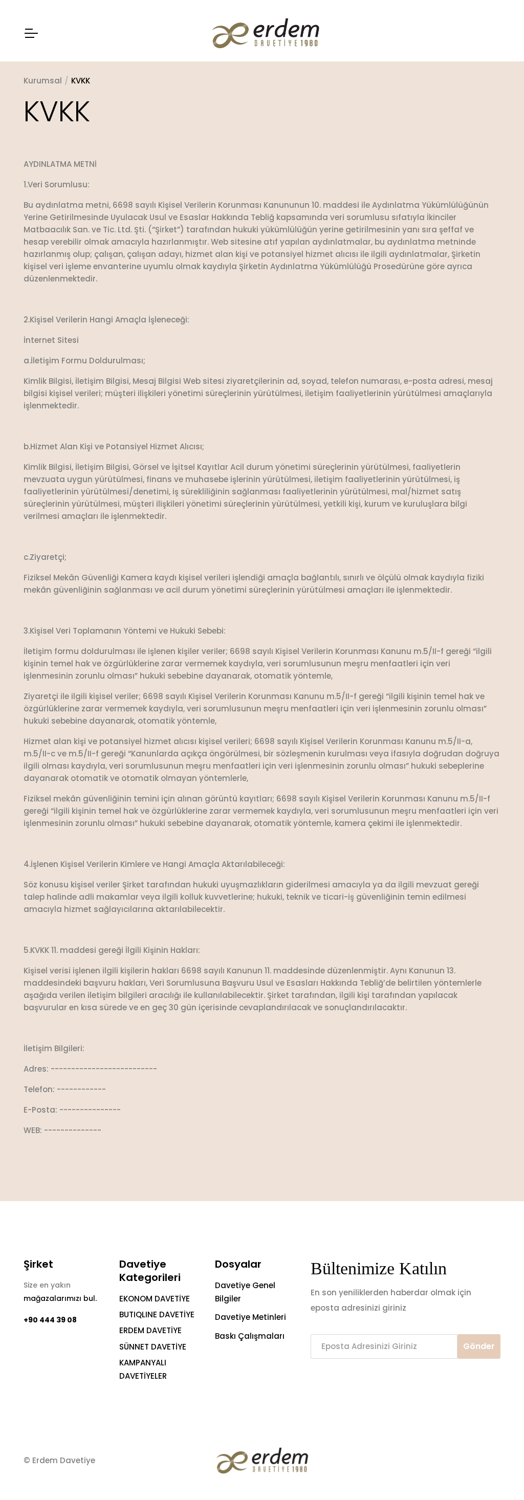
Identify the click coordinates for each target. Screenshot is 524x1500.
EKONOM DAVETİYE (154, 1298)
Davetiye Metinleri (250, 1317)
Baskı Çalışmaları (250, 1336)
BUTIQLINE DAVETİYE (156, 1314)
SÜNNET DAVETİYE (152, 1346)
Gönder (479, 1346)
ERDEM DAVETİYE (150, 1330)
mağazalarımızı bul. (60, 1298)
